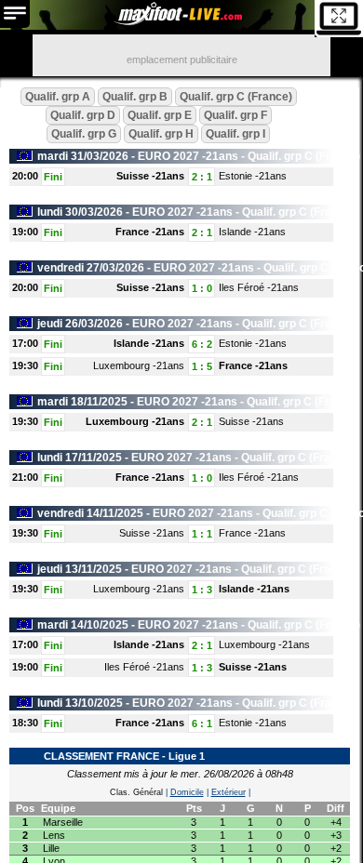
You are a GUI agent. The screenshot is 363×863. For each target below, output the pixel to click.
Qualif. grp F (235, 115)
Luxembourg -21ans (138, 365)
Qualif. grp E (160, 115)
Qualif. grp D (82, 115)
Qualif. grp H (161, 133)
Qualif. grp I (235, 133)
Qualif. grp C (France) (236, 96)
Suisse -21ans (150, 175)
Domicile (187, 792)
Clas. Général (136, 792)
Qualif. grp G (83, 133)
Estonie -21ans (253, 175)
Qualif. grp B (135, 96)
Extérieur (228, 792)
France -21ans (149, 231)
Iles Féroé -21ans (259, 287)
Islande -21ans (252, 231)
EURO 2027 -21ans (188, 156)
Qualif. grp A (57, 96)
